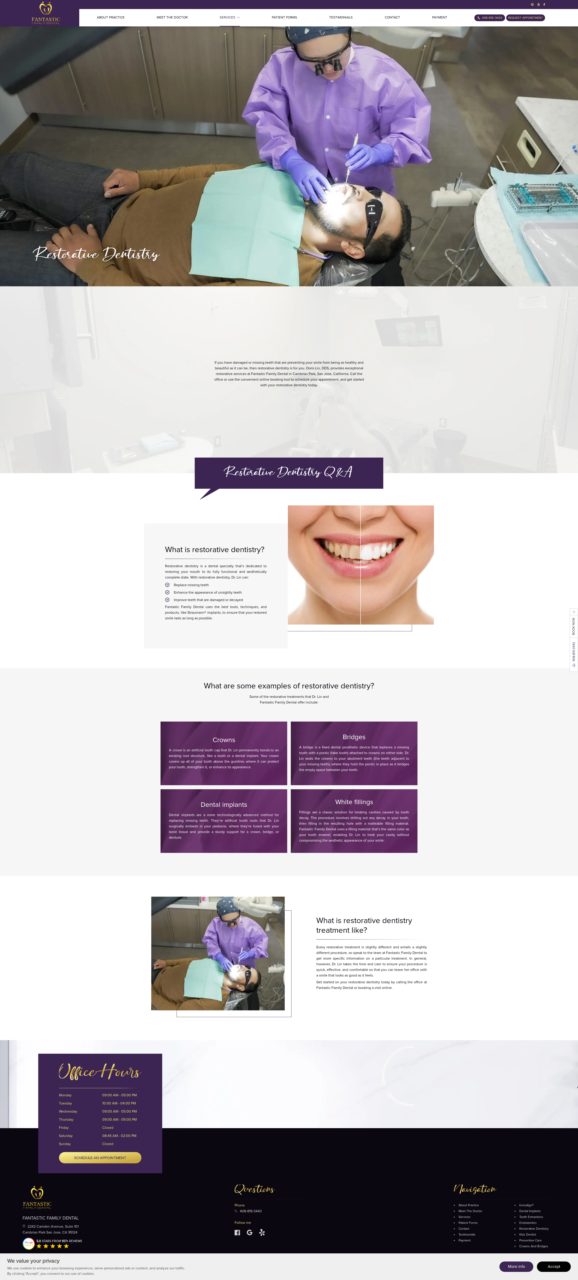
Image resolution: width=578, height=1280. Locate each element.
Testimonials (467, 1234)
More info (516, 1267)
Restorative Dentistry (534, 1228)
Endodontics (528, 1222)
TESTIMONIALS (341, 17)
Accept (554, 1267)
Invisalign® (526, 1205)
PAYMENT (439, 17)
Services (465, 1217)
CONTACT (392, 17)
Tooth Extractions (531, 1217)
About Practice (469, 1205)
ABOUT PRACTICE (111, 17)
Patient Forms (468, 1222)
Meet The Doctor (470, 1211)
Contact (464, 1228)
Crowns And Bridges (533, 1246)
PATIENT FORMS (284, 17)
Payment (465, 1240)
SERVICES (227, 17)
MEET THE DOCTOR (172, 17)
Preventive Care (530, 1240)
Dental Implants (530, 1211)
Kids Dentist (527, 1234)
